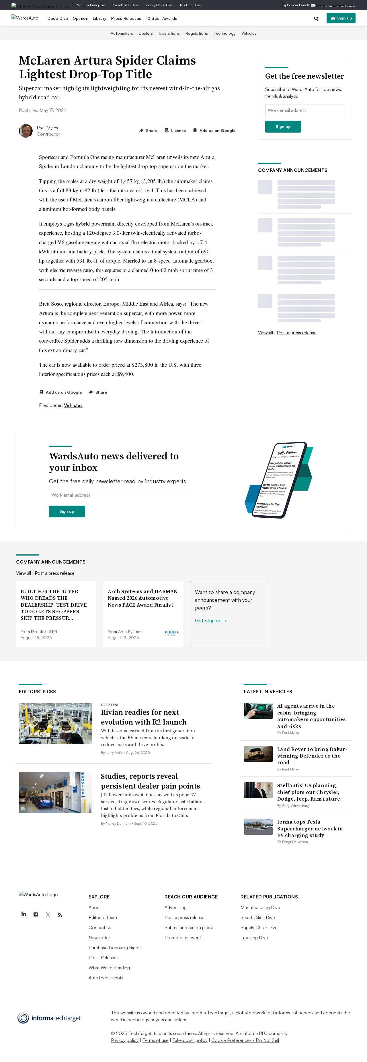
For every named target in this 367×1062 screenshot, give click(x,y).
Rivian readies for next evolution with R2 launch (144, 717)
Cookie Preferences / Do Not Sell (245, 1040)
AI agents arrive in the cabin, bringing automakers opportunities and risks (311, 715)
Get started (211, 620)
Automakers (122, 33)
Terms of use (155, 1040)
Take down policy (190, 1040)
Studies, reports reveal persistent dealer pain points (150, 781)
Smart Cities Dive (125, 5)
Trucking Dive (189, 5)
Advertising (176, 907)
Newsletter (99, 937)
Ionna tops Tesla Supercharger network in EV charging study (310, 828)
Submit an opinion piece (189, 927)
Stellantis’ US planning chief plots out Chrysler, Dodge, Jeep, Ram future (308, 792)
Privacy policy (125, 1040)
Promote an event (183, 937)
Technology (225, 33)
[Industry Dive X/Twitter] (48, 915)
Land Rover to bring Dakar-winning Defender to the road (312, 755)
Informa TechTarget (210, 1013)
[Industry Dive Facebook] (36, 915)
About (95, 907)
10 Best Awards (161, 18)
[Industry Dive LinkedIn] (23, 915)
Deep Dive (58, 18)
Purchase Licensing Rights (115, 947)
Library (100, 18)
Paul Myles (47, 128)
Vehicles (249, 33)
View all (265, 332)
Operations (169, 33)
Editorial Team (103, 917)
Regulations (197, 33)
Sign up (344, 17)
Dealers (146, 33)
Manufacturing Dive (91, 5)
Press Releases (126, 18)
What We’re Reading (109, 967)
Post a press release (297, 332)
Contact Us (100, 927)
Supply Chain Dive (159, 5)
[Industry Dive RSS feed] (60, 915)
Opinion (81, 18)
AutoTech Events (106, 978)
